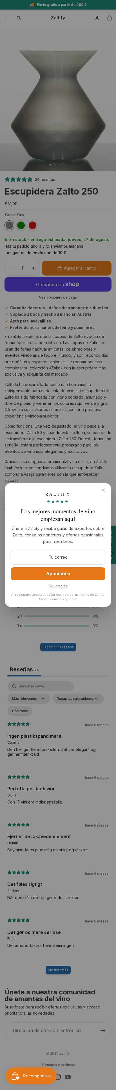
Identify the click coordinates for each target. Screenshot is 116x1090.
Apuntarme (58, 573)
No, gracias (58, 586)
